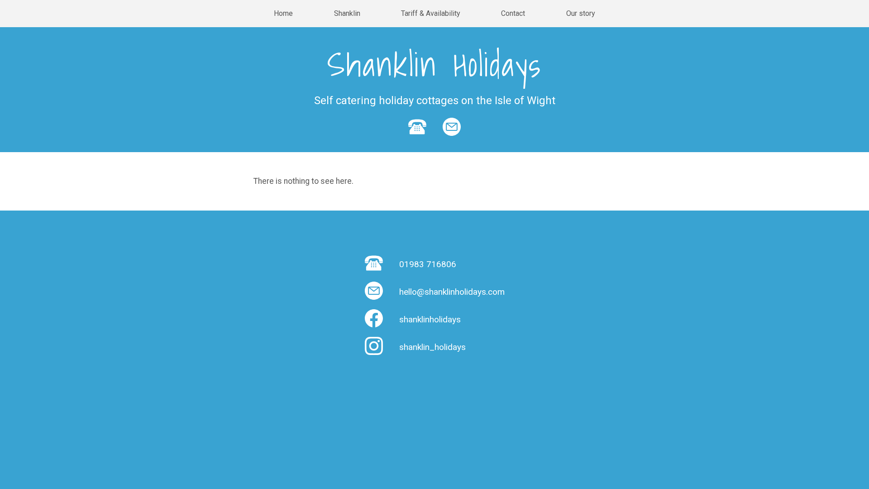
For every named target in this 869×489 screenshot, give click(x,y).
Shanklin (347, 13)
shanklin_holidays (432, 347)
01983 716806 (427, 264)
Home (283, 13)
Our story (580, 13)
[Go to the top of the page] (25, 472)
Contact (513, 13)
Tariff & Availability (430, 13)
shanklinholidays (430, 319)
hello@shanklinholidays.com (452, 292)
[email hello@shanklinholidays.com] (451, 140)
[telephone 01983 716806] (417, 140)
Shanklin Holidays (434, 64)
